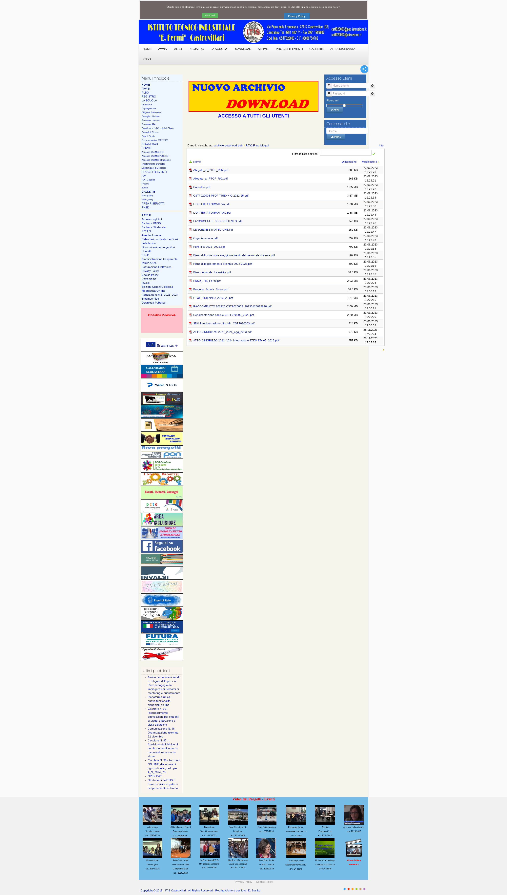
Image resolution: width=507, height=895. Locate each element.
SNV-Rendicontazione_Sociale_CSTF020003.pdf (223, 323)
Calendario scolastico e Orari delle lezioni (160, 241)
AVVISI (146, 88)
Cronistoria (147, 104)
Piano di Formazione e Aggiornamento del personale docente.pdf (234, 255)
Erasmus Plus (150, 298)
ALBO (145, 92)
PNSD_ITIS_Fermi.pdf (207, 280)
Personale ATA (148, 124)
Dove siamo (149, 278)
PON (144, 176)
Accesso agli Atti (152, 219)
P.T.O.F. (146, 215)
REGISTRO (149, 96)
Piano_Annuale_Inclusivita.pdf (212, 272)
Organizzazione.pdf (205, 238)
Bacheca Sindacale (154, 227)
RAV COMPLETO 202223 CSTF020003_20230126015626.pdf (232, 306)
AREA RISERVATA (153, 203)
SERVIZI (147, 148)
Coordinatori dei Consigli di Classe (158, 128)
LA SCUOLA (149, 100)
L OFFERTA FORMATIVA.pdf (211, 204)
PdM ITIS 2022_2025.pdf (209, 246)
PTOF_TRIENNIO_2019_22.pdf (213, 297)
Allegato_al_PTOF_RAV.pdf (210, 178)
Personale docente (151, 120)
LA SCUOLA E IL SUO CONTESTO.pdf (217, 221)
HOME (146, 84)
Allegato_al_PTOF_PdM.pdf (210, 170)
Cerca (337, 137)
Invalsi (146, 282)
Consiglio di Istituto (150, 116)
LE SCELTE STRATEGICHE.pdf (213, 229)
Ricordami (332, 100)
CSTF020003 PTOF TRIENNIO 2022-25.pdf (221, 195)
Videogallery (147, 199)
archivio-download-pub (228, 145)
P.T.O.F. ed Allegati (257, 145)
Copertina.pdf (201, 187)
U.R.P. (145, 255)
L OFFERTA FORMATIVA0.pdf (212, 212)
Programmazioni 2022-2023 (155, 140)
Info (381, 145)
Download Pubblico (154, 302)
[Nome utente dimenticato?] (372, 85)
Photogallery (147, 195)
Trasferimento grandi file (153, 164)
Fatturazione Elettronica (157, 266)
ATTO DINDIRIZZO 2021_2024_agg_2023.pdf (222, 331)
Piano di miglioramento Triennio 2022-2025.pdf (222, 263)
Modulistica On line (153, 290)
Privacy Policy (296, 16)
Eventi (145, 187)
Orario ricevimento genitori (158, 247)
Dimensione (349, 161)
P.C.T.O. (147, 231)
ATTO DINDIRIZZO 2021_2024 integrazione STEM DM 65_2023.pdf (236, 340)
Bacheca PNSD (151, 223)
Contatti (146, 251)
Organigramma (149, 108)
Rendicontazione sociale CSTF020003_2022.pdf (223, 314)
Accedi (335, 110)
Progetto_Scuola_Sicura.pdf (210, 289)
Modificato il (369, 161)
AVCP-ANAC (149, 263)
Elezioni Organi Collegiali (157, 286)
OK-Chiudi (210, 15)
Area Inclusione (151, 235)
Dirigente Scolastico (151, 112)
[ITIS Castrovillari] (253, 32)
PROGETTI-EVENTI (154, 171)
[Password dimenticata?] (372, 93)
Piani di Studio (148, 136)
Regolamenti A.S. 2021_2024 (160, 294)
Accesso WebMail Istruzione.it (156, 160)
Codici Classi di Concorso (154, 168)
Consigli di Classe (150, 132)
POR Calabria (148, 180)
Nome (197, 161)
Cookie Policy (150, 274)
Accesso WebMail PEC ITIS (155, 156)
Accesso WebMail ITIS (152, 152)
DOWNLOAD (150, 144)
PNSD (145, 207)
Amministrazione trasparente (160, 259)
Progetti (145, 183)
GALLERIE (148, 191)
